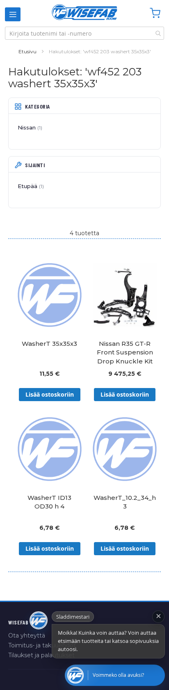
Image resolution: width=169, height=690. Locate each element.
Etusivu (27, 51)
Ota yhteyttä (26, 635)
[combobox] (84, 33)
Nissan (29, 127)
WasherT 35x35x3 (49, 343)
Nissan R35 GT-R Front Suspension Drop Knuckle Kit (125, 352)
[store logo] (84, 12)
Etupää (30, 186)
